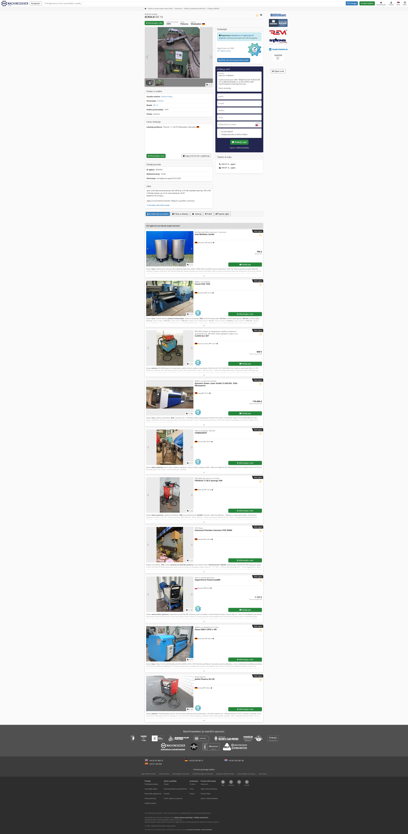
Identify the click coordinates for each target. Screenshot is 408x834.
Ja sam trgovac (227, 131)
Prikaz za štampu (181, 214)
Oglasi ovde (279, 71)
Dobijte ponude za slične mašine (234, 134)
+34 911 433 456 (155, 764)
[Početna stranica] (145, 8)
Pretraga (352, 3)
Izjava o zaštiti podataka (239, 148)
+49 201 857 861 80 (236, 760)
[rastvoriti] (204, 275)
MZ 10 (155, 105)
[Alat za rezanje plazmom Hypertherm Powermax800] (169, 594)
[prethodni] (147, 57)
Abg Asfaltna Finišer (148, 774)
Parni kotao (263, 774)
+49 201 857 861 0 (196, 760)
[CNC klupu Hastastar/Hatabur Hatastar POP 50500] (169, 544)
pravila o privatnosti (194, 829)
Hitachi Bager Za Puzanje (246, 774)
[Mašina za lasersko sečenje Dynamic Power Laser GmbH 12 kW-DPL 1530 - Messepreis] (169, 397)
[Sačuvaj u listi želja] (257, 15)
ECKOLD (160, 101)
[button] (405, 3)
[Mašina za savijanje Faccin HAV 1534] (169, 298)
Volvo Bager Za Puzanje (181, 774)
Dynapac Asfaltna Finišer (225, 774)
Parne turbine (164, 774)
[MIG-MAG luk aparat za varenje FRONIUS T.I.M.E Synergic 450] (169, 495)
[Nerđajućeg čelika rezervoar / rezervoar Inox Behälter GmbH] (169, 248)
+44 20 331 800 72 (156, 760)
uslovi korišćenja (206, 829)
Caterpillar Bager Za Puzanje (203, 774)
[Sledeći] (210, 57)
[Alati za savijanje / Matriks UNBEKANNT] (169, 447)
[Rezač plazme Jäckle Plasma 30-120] (169, 693)
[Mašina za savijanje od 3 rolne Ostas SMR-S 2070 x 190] (169, 643)
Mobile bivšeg (166, 96)
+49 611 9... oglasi (228, 164)
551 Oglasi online (224, 51)
